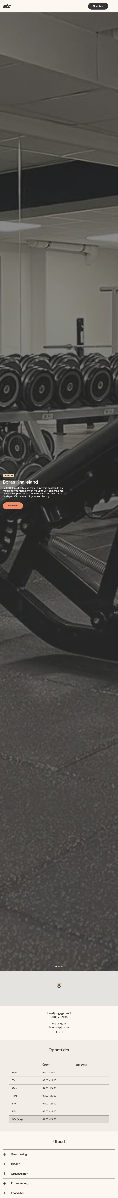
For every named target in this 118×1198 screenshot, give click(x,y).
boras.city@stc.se (59, 1027)
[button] (52, 966)
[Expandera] (4, 1154)
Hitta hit (59, 1032)
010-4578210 (59, 1023)
